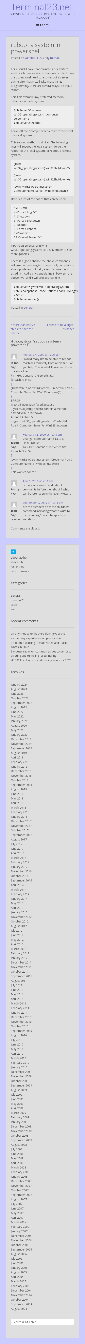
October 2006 (19, 1245)
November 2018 (21, 775)
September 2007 (21, 1195)
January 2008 (19, 1176)
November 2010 (21, 1022)
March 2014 (18, 889)
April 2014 (17, 885)
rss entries (17, 567)
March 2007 (18, 1222)
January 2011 (19, 1012)
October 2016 (19, 876)
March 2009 (18, 1113)
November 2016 (21, 871)
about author (19, 557)
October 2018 (19, 780)
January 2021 (19, 721)
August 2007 (19, 1199)
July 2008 (16, 1149)
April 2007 (17, 1217)
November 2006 (21, 1240)
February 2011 (20, 1008)
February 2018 (20, 812)
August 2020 (19, 725)
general (28, 307)
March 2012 (18, 949)
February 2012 (20, 953)
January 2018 (19, 816)
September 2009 (21, 1085)
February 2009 (20, 1117)
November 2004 (21, 1295)
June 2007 (17, 1208)
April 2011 (17, 999)
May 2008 (17, 1158)
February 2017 (20, 862)
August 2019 (19, 753)
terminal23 (18, 600)
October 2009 (19, 1081)
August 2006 (19, 1254)
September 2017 (21, 835)
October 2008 (19, 1135)
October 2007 (19, 1190)
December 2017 (21, 821)
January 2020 (19, 734)
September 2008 (21, 1140)
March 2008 (18, 1167)
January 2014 (19, 898)
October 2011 (19, 971)
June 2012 (17, 935)
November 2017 (21, 826)
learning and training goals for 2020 (48, 660)
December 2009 (21, 1072)
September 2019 (21, 748)
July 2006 (16, 1258)
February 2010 (20, 1063)
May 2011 (17, 994)
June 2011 (17, 990)
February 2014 (20, 894)
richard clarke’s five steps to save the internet (23, 329)
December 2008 (21, 1126)
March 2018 (18, 807)
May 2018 (17, 798)
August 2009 (19, 1090)
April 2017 (17, 853)
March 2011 (18, 1003)
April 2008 (17, 1163)
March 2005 (18, 1281)
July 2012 (16, 930)
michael (55, 58)
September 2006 (21, 1249)
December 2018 (21, 771)
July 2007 (16, 1204)
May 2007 (17, 1213)
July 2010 (16, 1040)
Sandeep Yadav (20, 651)
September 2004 (21, 1304)
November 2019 (21, 744)
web (13, 609)
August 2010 (19, 1035)
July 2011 (16, 985)
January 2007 (19, 1231)
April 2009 (17, 1108)
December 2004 (21, 1290)
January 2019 (19, 766)
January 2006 (19, 1268)
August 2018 (19, 789)
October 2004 (19, 1299)
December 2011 (21, 962)
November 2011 (21, 967)
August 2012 (19, 926)
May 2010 (17, 1049)
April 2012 (17, 944)
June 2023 (17, 693)
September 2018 (21, 785)
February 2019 (20, 762)
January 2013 (19, 912)
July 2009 (16, 1094)
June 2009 (17, 1099)
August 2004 (19, 1309)
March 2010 (18, 1058)
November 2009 (21, 1076)
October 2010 (19, 1026)
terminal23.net (42, 6)
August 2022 (19, 707)
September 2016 (21, 880)
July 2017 (16, 844)
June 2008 (17, 1154)
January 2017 (19, 867)
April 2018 (17, 803)
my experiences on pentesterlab (41, 638)
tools (14, 605)
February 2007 (20, 1227)
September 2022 (21, 703)
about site (17, 562)
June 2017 (17, 848)
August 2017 (19, 839)
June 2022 (17, 712)
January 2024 (19, 684)
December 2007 (21, 1181)
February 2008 (20, 1172)
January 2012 (19, 958)
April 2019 (17, 757)
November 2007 (21, 1186)
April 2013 (17, 908)
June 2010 (17, 1044)
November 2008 (21, 1131)
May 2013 (17, 903)
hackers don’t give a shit (49, 633)
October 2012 (19, 921)
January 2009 (19, 1122)
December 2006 (21, 1236)
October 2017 (19, 830)
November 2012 (21, 917)
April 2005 (17, 1277)
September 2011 (21, 976)
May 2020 (17, 730)
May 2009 (17, 1104)
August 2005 (19, 1272)
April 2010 (17, 1053)
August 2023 (19, 689)
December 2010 (21, 1017)
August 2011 (19, 980)
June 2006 (17, 1263)
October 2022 (19, 698)
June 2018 (17, 794)
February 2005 (20, 1286)
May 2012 (17, 939)
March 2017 (18, 857)
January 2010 (19, 1067)
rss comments (20, 571)
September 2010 (21, 1031)
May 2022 (17, 716)
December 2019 (21, 739)
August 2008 (19, 1145)
